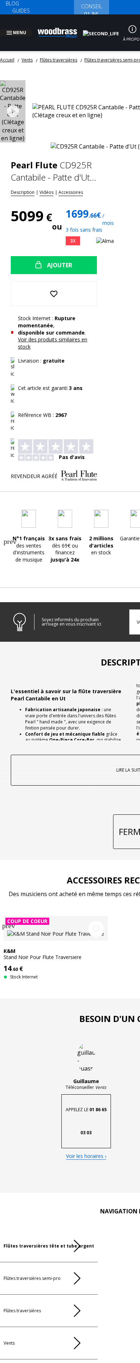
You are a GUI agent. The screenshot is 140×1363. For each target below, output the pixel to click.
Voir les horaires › (86, 1208)
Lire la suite (114, 859)
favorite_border (96, 979)
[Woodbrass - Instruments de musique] (61, 28)
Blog (12, 3)
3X (78, 232)
